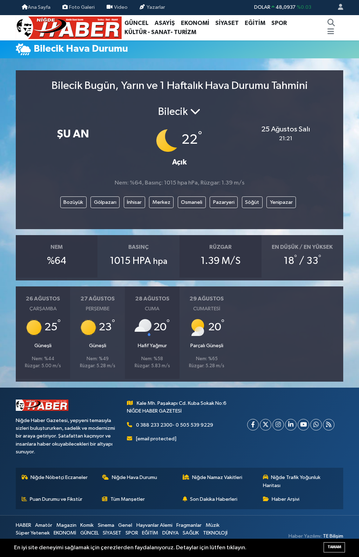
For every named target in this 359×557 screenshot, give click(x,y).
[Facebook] (253, 424)
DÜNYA (170, 533)
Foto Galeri (82, 7)
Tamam (334, 547)
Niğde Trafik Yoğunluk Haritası (292, 481)
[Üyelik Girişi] (337, 7)
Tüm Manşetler (127, 499)
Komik (87, 525)
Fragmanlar (189, 525)
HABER (23, 525)
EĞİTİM (255, 23)
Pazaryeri (224, 202)
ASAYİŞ (165, 23)
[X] (265, 424)
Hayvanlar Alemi (154, 525)
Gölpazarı (105, 202)
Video (121, 7)
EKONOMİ (195, 23)
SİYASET (227, 23)
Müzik (212, 525)
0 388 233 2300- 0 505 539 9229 (174, 425)
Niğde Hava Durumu (134, 477)
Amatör (43, 525)
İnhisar (134, 202)
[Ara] (331, 23)
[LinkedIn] (291, 424)
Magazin (66, 525)
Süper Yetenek (33, 533)
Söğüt (252, 202)
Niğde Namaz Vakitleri (217, 477)
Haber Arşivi (285, 499)
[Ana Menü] (330, 32)
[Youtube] (303, 424)
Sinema (106, 525)
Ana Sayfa (39, 7)
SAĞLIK (191, 533)
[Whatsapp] (316, 424)
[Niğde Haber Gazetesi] (69, 27)
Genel (125, 525)
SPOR (279, 23)
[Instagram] (278, 424)
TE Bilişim (333, 536)
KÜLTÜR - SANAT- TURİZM (160, 32)
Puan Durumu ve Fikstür (56, 499)
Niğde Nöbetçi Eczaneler (59, 477)
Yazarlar (156, 7)
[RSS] (328, 424)
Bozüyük (73, 202)
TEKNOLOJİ (215, 533)
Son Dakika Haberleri (213, 499)
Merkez (161, 202)
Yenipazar (281, 202)
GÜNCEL (136, 23)
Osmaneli (191, 202)
